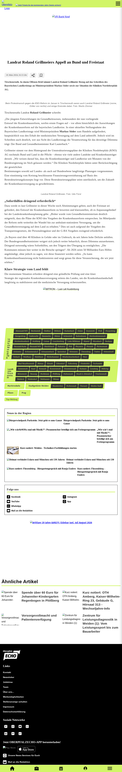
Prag (23, 393)
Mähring (104, 369)
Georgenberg (20, 336)
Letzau (46, 341)
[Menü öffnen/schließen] (118, 3)
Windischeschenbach (70, 357)
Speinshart (61, 352)
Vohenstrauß (109, 352)
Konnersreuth (55, 369)
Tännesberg (86, 352)
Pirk (70, 346)
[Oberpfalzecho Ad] (38, 5)
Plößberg (56, 374)
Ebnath (50, 363)
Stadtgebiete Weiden (38, 386)
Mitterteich (22, 374)
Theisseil (83, 386)
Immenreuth (23, 369)
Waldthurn (39, 357)
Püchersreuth (102, 346)
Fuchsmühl (97, 363)
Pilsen (10, 393)
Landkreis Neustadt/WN (8, 348)
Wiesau (56, 379)
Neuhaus (108, 341)
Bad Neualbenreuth (26, 363)
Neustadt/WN (35, 346)
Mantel (86, 341)
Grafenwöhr (33, 336)
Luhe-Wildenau (73, 341)
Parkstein (61, 346)
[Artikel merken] (41, 75)
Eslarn (80, 331)
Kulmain (83, 369)
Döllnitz (57, 331)
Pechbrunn (44, 374)
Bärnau (40, 363)
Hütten (57, 336)
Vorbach (16, 357)
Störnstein (73, 352)
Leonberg (94, 369)
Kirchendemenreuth (97, 336)
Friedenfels (85, 363)
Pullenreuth (68, 374)
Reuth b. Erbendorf (84, 374)
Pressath (90, 346)
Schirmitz (17, 352)
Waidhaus (27, 357)
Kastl (33, 369)
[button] (109, 768)
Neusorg (33, 374)
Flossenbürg (110, 331)
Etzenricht (90, 331)
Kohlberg (36, 341)
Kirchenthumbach (21, 341)
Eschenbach (69, 331)
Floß (100, 331)
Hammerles (46, 336)
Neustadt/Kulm (20, 346)
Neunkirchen (57, 386)
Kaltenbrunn (81, 336)
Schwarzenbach (47, 352)
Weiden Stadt (96, 386)
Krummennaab (70, 369)
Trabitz (97, 352)
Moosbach (97, 341)
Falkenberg (72, 363)
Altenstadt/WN (21, 331)
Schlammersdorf (31, 352)
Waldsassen (45, 379)
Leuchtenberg (58, 341)
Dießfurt (47, 331)
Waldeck (20, 379)
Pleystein (79, 346)
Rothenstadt (71, 386)
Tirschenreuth (101, 374)
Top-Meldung (11, 399)
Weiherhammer (53, 357)
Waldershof (32, 379)
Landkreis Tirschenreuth (10, 373)
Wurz (85, 357)
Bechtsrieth (35, 331)
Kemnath (42, 369)
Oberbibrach (49, 346)
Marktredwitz (13, 386)
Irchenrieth (67, 336)
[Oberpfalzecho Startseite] (7, 8)
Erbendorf (60, 363)
